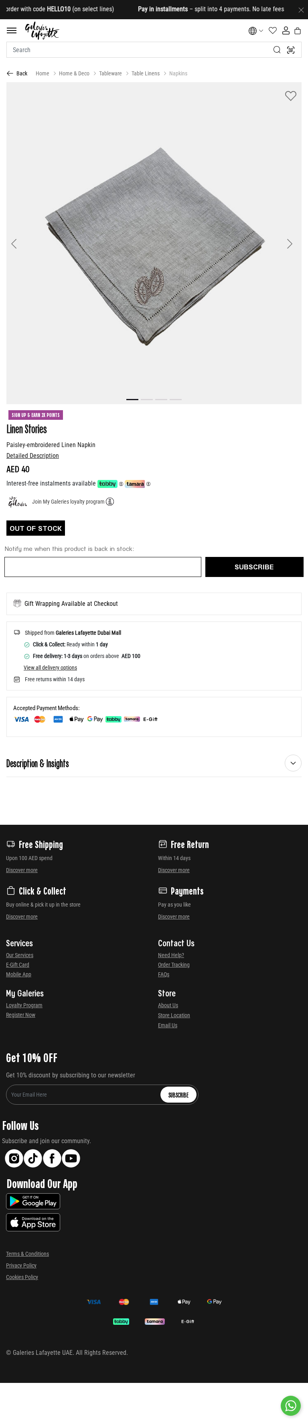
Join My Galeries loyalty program (68, 501)
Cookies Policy (22, 1277)
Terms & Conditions (27, 1254)
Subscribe (178, 1095)
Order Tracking (174, 964)
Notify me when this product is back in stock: (69, 548)
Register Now (20, 1015)
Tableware (110, 73)
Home (42, 73)
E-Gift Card (17, 964)
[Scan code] (290, 50)
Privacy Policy (21, 1265)
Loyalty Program (24, 1005)
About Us (168, 1005)
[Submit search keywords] (277, 50)
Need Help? (171, 955)
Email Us (167, 1025)
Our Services (19, 955)
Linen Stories (26, 428)
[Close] (301, 9)
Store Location (174, 1015)
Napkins (178, 73)
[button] (28, 243)
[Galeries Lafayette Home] (42, 31)
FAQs (163, 974)
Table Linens (146, 73)
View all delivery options (50, 667)
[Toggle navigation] (11, 30)
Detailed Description (32, 455)
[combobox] (154, 50)
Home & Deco (74, 73)
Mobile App (18, 974)
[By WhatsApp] (291, 1406)
